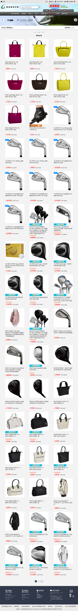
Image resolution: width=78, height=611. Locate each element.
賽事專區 (16, 606)
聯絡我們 (38, 594)
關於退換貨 (39, 597)
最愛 (65, 1)
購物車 (72, 1)
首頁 (3, 1)
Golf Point (60, 1)
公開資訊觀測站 (25, 606)
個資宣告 (50, 606)
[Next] (75, 20)
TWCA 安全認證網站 (70, 606)
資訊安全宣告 (58, 606)
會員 (52, 1)
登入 (47, 1)
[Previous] (2, 20)
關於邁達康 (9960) (7, 606)
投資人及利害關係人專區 (39, 606)
